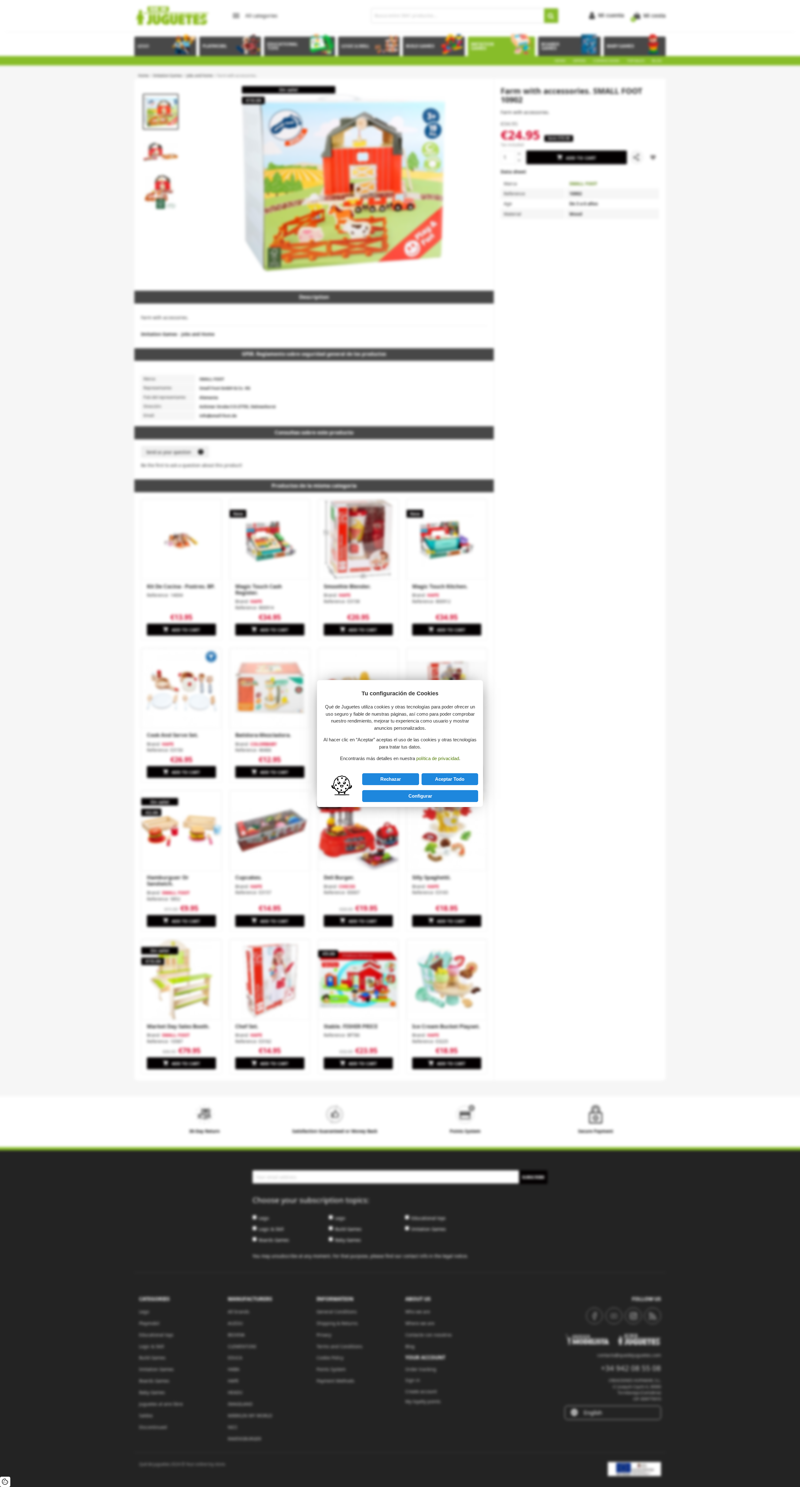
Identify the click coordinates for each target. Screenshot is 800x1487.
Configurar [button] (420, 796)
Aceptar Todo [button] (449, 779)
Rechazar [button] (390, 779)
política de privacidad (437, 758)
